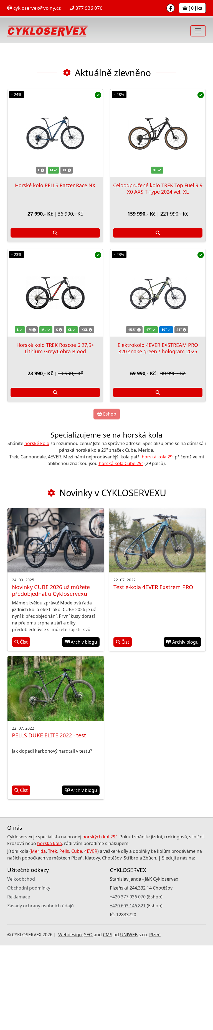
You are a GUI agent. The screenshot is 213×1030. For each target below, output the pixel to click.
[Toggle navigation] (198, 30)
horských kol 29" (99, 921)
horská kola (49, 928)
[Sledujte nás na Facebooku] (170, 8)
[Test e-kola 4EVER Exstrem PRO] (157, 625)
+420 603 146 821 (128, 990)
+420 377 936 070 (128, 981)
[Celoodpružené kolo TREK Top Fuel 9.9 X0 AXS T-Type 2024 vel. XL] (158, 218)
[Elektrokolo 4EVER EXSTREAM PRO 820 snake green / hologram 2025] (158, 377)
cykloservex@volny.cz (36, 8)
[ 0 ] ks (194, 8)
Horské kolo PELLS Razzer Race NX (55, 269)
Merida (38, 936)
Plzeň (155, 1019)
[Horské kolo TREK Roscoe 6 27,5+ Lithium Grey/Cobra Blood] (55, 377)
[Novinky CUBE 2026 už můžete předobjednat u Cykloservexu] (55, 625)
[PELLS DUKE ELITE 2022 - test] (55, 773)
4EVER (90, 936)
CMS (107, 1019)
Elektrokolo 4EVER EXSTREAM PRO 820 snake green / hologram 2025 (158, 432)
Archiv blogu (83, 726)
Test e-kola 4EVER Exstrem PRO (153, 671)
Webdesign (70, 1019)
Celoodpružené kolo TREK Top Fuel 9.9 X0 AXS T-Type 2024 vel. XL (157, 272)
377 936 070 (88, 8)
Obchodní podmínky (28, 972)
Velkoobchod (21, 963)
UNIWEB (129, 1019)
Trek (52, 936)
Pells (64, 936)
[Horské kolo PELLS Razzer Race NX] (55, 218)
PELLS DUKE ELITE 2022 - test (49, 820)
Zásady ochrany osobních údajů (40, 990)
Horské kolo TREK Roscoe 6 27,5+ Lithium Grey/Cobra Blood (55, 432)
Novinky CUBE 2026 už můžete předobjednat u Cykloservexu (51, 675)
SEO (88, 1019)
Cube (76, 936)
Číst (23, 726)
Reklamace (18, 981)
